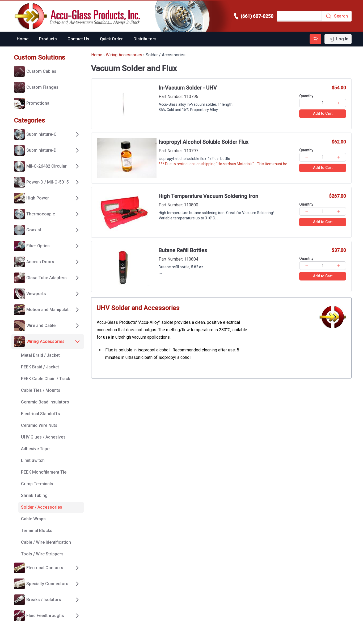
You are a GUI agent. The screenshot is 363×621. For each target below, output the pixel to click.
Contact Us (78, 38)
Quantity (306, 96)
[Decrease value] (306, 103)
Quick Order (111, 38)
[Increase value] (339, 103)
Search (341, 16)
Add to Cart (322, 113)
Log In (342, 38)
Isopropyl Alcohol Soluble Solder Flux (203, 142)
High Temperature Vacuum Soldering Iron (208, 196)
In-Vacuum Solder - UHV (188, 87)
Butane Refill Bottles (183, 250)
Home (22, 38)
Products (48, 38)
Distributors (145, 38)
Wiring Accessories (124, 54)
